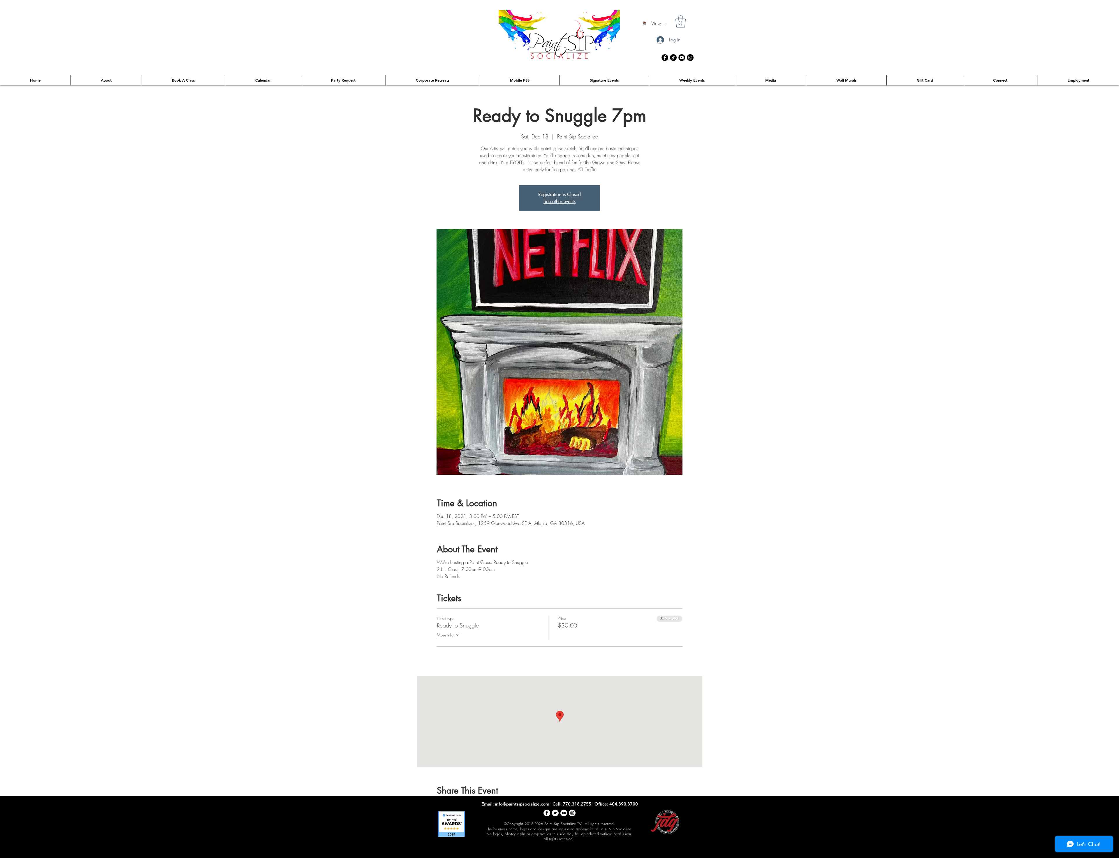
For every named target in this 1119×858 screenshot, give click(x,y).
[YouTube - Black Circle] (681, 57)
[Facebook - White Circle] (546, 813)
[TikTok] (673, 57)
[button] (680, 21)
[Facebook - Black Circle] (664, 57)
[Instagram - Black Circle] (690, 57)
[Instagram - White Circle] (572, 813)
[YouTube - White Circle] (563, 813)
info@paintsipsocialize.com (522, 804)
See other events (559, 201)
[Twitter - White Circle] (555, 813)
